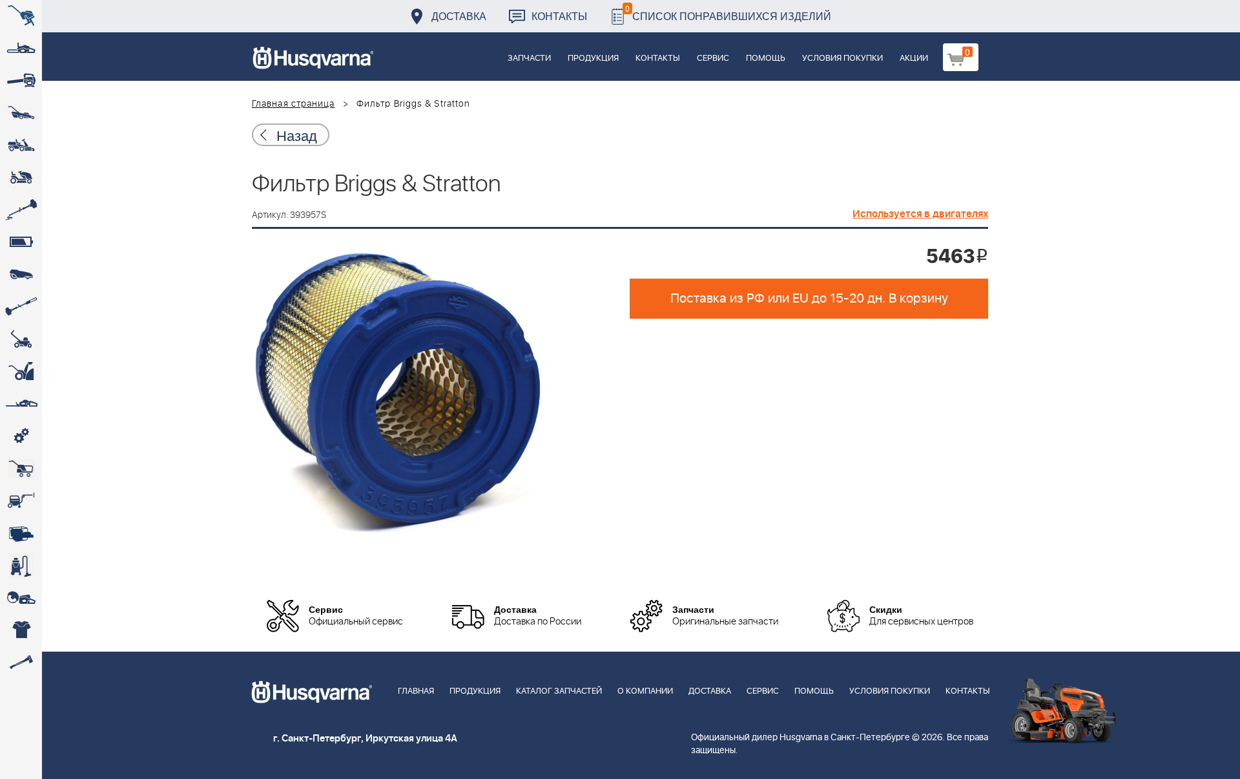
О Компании (645, 691)
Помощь (765, 58)
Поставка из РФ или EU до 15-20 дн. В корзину (809, 298)
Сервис (713, 58)
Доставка (458, 15)
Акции (914, 58)
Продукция (593, 58)
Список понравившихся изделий (728, 13)
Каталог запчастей (559, 691)
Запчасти (529, 58)
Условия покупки (842, 58)
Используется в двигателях (920, 214)
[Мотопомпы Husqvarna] (21, 533)
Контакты (559, 15)
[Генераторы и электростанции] (21, 469)
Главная (416, 691)
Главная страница (293, 104)
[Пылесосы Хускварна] (21, 566)
